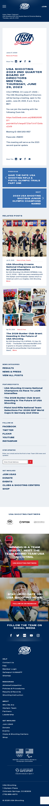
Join (44, 6)
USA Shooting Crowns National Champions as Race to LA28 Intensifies (23, 390)
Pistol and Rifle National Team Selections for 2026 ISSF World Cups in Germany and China (24, 410)
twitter (8, 430)
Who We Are (8, 705)
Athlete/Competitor (12, 685)
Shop (6, 489)
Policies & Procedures (13, 688)
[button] (16, 61)
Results (8, 368)
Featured (15, 14)
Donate (8, 478)
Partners (7, 711)
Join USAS (9, 474)
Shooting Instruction (13, 695)
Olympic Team (9, 708)
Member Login (10, 669)
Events (7, 481)
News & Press (11, 55)
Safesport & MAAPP (12, 672)
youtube (8, 437)
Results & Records (12, 692)
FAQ (4, 666)
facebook (9, 426)
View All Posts (13, 375)
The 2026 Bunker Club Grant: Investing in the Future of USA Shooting (23, 400)
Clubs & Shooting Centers (21, 485)
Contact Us (8, 662)
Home (4, 14)
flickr (7, 434)
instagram (10, 441)
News (9, 14)
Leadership (8, 715)
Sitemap (7, 676)
